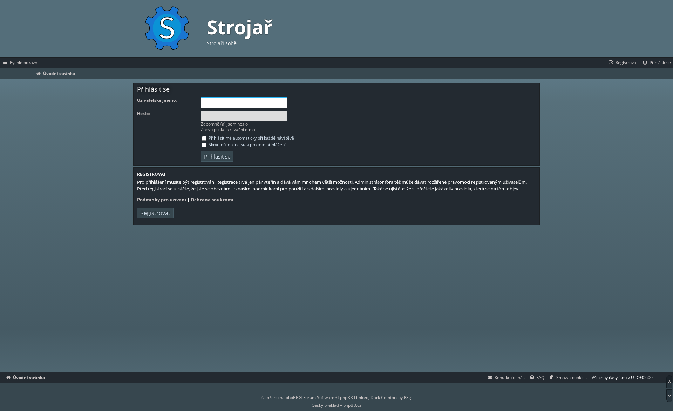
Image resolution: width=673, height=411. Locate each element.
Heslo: (143, 113)
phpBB (292, 397)
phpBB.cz (352, 405)
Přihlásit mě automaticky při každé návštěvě (251, 138)
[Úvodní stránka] (166, 28)
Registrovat (155, 213)
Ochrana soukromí (212, 199)
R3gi (408, 397)
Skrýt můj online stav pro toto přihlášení (247, 145)
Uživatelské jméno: (157, 100)
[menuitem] (656, 63)
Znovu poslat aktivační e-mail (229, 129)
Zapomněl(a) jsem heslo (224, 124)
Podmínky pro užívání (161, 199)
